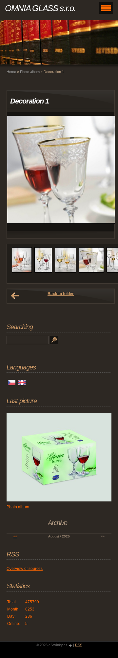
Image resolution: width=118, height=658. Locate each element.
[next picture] (103, 172)
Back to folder (61, 293)
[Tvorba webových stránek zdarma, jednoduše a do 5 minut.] (71, 645)
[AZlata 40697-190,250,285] (43, 271)
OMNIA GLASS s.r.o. (40, 8)
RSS (78, 645)
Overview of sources (25, 568)
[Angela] (22, 271)
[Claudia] (65, 271)
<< (15, 536)
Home (11, 72)
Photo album (30, 72)
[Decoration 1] (91, 271)
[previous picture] (17, 172)
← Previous (15, 296)
